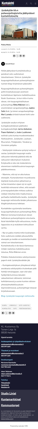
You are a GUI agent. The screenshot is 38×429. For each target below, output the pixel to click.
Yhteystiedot (5, 383)
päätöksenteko (25, 308)
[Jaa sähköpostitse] (23, 55)
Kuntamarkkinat (11, 399)
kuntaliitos (6, 308)
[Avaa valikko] (26, 3)
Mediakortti (5, 387)
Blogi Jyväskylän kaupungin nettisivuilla (17, 296)
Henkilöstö (5, 385)
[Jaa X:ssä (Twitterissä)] (17, 55)
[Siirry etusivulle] (8, 3)
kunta (4, 305)
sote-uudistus (24, 305)
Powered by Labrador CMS (19, 426)
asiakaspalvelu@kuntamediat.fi (12, 344)
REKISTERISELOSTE (7, 419)
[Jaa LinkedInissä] (20, 55)
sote (15, 308)
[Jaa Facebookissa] (14, 55)
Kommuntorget (10, 405)
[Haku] (31, 3)
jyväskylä (12, 305)
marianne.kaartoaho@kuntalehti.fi (13, 365)
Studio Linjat (8, 393)
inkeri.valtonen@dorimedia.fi (11, 374)
